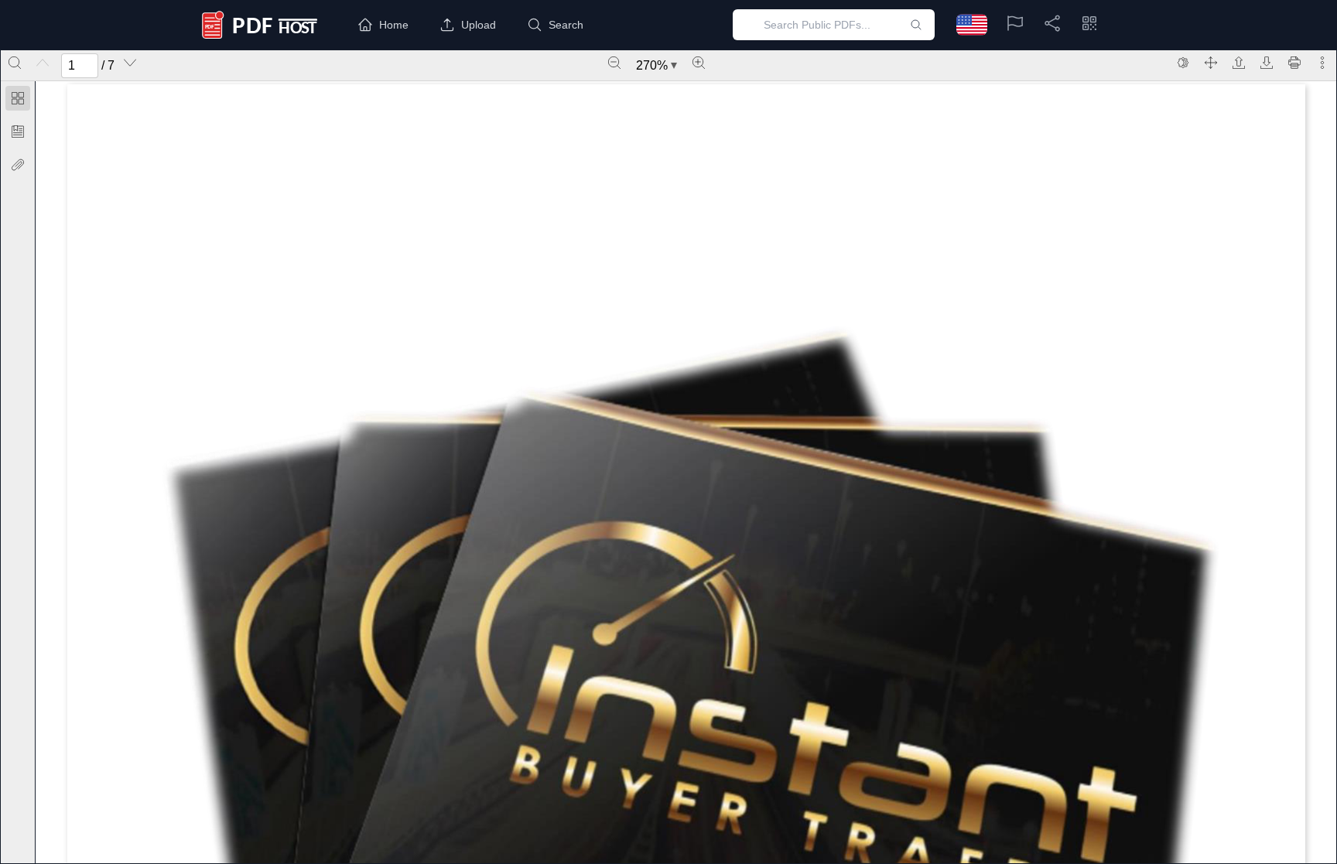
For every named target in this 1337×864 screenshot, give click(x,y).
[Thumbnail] (17, 98)
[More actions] (1322, 62)
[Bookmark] (17, 131)
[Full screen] (1211, 62)
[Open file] (1238, 62)
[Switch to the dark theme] (1183, 62)
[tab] (18, 101)
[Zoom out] (614, 62)
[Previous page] (42, 62)
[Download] (1266, 62)
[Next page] (130, 62)
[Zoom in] (698, 62)
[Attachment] (17, 164)
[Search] (14, 62)
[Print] (1294, 62)
